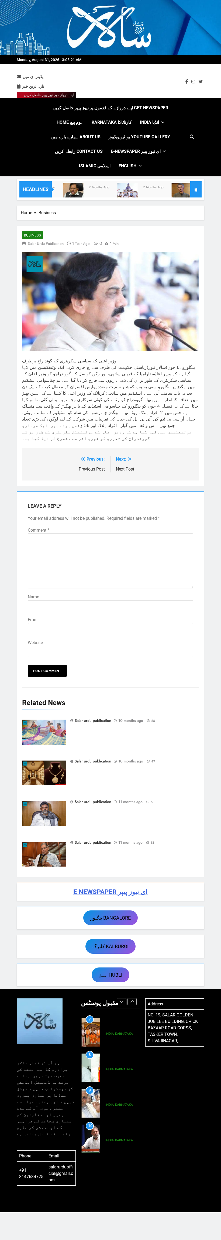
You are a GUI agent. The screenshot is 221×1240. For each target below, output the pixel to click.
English (127, 165)
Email (33, 619)
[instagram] (193, 82)
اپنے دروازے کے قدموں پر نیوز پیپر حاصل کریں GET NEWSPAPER (110, 107)
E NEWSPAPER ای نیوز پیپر (110, 892)
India (109, 1033)
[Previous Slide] (121, 1001)
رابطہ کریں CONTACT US (79, 151)
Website (35, 642)
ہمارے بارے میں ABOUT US (76, 136)
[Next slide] (132, 1001)
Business (32, 235)
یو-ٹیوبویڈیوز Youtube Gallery (139, 136)
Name (33, 596)
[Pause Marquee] (196, 189)
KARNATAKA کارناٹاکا (112, 122)
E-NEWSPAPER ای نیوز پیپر (136, 151)
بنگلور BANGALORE (110, 918)
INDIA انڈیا (149, 122)
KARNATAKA (124, 1033)
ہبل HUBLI (110, 975)
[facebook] (187, 82)
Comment (38, 530)
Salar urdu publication (46, 243)
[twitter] (200, 82)
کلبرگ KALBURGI (110, 946)
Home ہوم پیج (70, 122)
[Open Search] (192, 137)
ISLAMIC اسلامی (94, 165)
